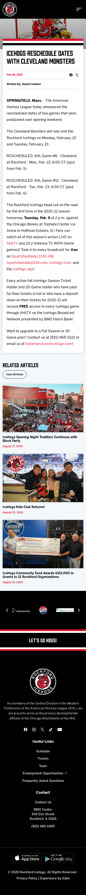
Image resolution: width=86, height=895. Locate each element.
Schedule (43, 751)
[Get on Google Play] (59, 858)
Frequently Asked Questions (43, 781)
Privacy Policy (27, 878)
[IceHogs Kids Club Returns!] (43, 478)
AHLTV (12, 243)
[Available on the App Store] (27, 858)
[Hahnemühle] (21, 610)
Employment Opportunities (43, 773)
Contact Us (43, 802)
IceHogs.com (60, 263)
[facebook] (25, 729)
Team (43, 766)
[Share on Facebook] (71, 75)
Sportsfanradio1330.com (27, 263)
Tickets (43, 758)
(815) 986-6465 (43, 826)
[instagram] (34, 729)
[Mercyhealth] (65, 610)
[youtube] (59, 729)
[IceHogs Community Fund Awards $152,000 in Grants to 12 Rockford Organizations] (43, 544)
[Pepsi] (43, 610)
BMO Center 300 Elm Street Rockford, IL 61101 (43, 814)
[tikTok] (50, 729)
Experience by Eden (55, 878)
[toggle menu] (79, 9)
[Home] (10, 9)
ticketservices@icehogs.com (48, 344)
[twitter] (42, 729)
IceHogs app (23, 269)
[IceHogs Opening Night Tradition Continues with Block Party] (43, 408)
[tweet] (77, 75)
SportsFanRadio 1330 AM (32, 256)
